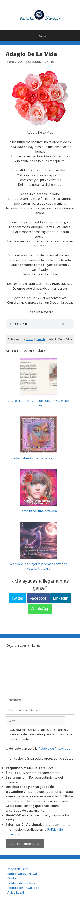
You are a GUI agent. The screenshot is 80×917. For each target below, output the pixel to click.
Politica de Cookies (21, 883)
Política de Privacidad (55, 748)
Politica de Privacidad (23, 888)
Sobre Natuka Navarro (24, 873)
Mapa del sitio (18, 869)
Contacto (13, 878)
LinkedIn (60, 598)
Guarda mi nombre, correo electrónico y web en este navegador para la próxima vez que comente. (41, 734)
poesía (40, 339)
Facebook (38, 598)
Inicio (29, 339)
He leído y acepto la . (39, 748)
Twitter (17, 598)
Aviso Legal (15, 892)
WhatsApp (40, 608)
